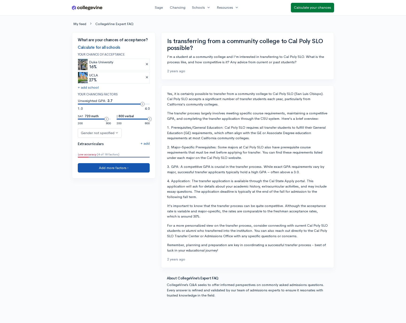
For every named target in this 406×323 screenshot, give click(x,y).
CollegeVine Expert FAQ (114, 24)
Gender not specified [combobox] (97, 133)
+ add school (88, 87)
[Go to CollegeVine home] (87, 7)
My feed (79, 24)
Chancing (177, 7)
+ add (145, 143)
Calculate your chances (312, 7)
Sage (159, 7)
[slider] (142, 104)
